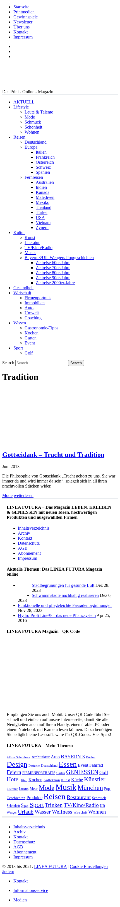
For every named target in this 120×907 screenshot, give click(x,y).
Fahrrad (96, 765)
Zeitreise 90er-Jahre (53, 277)
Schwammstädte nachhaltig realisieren (65, 595)
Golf (29, 353)
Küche (77, 779)
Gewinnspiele (25, 17)
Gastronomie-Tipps (41, 327)
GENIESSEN (82, 772)
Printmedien (24, 11)
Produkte (34, 797)
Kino (24, 780)
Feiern (14, 772)
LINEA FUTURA (50, 866)
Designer (34, 765)
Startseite (21, 6)
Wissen (19, 322)
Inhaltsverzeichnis (33, 528)
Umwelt (32, 312)
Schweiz (43, 167)
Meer (34, 788)
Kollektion (52, 780)
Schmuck (33, 122)
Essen (68, 764)
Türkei (41, 212)
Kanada (42, 192)
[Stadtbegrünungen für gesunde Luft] (25, 595)
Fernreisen (34, 177)
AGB (23, 548)
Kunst (30, 237)
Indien (41, 187)
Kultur (19, 232)
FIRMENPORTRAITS (38, 773)
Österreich (45, 162)
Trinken (54, 805)
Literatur (32, 242)
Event (30, 343)
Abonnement (29, 553)
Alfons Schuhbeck (18, 757)
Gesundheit (23, 287)
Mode (30, 117)
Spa (24, 805)
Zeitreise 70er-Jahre (53, 267)
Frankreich (45, 157)
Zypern (42, 227)
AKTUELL (24, 102)
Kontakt (20, 32)
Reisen (19, 137)
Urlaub (25, 812)
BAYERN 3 (73, 756)
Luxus (23, 789)
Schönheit (33, 127)
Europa (31, 147)
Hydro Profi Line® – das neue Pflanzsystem (57, 615)
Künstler (94, 779)
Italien (41, 152)
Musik (30, 252)
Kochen (32, 333)
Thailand (43, 207)
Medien (20, 900)
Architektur (41, 757)
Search (8, 362)
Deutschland (36, 142)
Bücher (90, 757)
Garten (31, 338)
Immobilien (35, 302)
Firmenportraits (38, 297)
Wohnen (32, 132)
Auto (29, 307)
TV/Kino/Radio (38, 247)
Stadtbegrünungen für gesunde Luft (63, 585)
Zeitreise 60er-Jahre (53, 262)
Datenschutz (29, 543)
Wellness (62, 812)
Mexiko (42, 202)
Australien (45, 182)
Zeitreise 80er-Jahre (53, 272)
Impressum (23, 37)
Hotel (13, 779)
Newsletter (22, 22)
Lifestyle (21, 107)
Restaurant (79, 797)
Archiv (24, 533)
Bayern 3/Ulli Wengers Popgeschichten (59, 257)
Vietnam (43, 222)
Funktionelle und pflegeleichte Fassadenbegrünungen (65, 605)
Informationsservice (30, 890)
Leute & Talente (39, 112)
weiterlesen (23, 495)
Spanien (43, 172)
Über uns (21, 27)
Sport (18, 348)
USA (40, 217)
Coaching (33, 317)
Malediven (45, 197)
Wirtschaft (22, 292)
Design (17, 764)
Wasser (43, 812)
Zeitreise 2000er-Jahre (55, 282)
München (90, 787)
